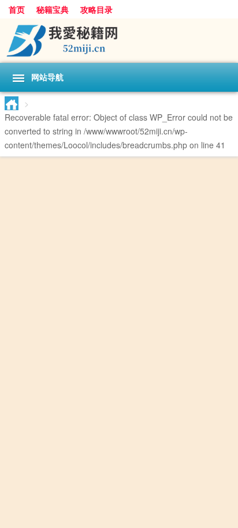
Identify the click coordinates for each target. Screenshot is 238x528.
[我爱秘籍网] (119, 40)
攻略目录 (96, 9)
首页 (17, 9)
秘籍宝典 (52, 9)
